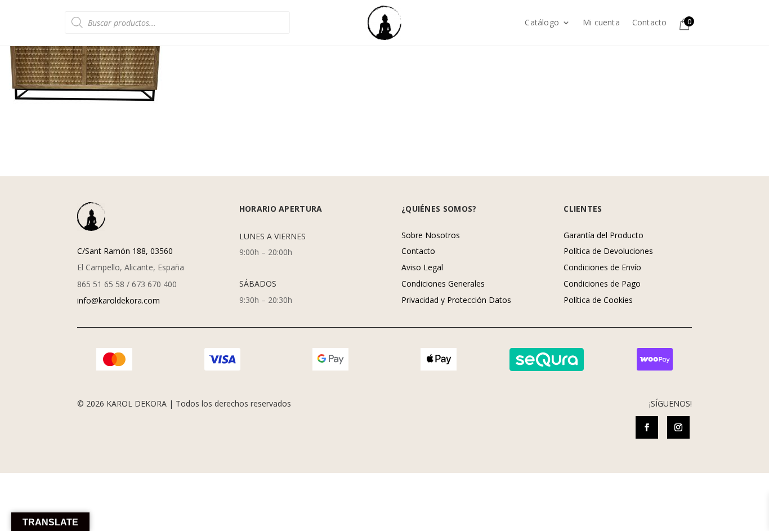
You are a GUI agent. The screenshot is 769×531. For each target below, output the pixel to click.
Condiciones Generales (443, 283)
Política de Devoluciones (608, 251)
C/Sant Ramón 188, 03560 (125, 251)
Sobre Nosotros (430, 235)
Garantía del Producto (603, 235)
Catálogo (542, 23)
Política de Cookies (598, 299)
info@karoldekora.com (118, 300)
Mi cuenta (601, 23)
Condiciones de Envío (602, 267)
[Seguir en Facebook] (647, 427)
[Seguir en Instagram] (678, 427)
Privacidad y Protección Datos (456, 299)
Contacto (649, 23)
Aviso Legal (422, 267)
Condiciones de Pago (602, 283)
